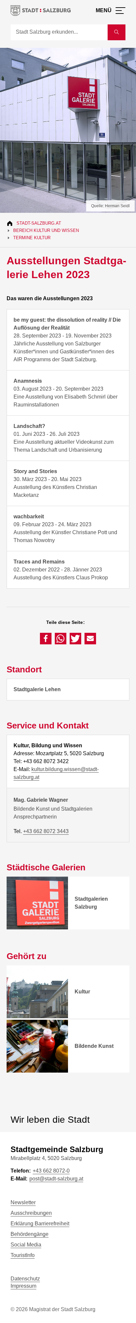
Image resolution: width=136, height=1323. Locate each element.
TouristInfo (23, 1255)
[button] (45, 638)
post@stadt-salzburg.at (56, 1178)
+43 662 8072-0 (51, 1171)
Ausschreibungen (31, 1213)
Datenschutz (25, 1278)
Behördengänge (30, 1234)
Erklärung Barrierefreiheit (40, 1223)
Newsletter (23, 1202)
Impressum (23, 1286)
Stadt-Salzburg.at (39, 223)
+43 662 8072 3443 (46, 831)
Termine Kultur (32, 237)
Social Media (26, 1244)
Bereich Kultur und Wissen (46, 230)
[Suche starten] (116, 32)
